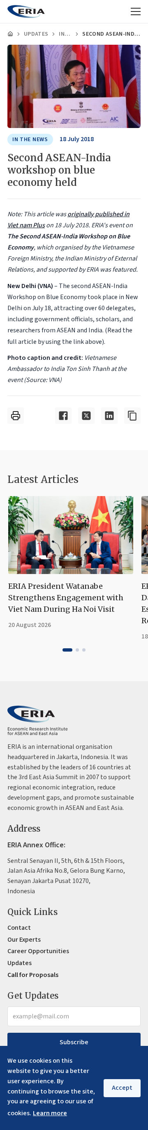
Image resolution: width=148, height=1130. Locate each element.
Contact (19, 927)
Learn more (50, 1113)
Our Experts (24, 939)
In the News (65, 34)
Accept (122, 1087)
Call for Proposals (32, 974)
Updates (36, 34)
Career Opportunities (38, 951)
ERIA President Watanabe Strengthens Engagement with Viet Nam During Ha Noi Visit (65, 597)
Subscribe (74, 1042)
